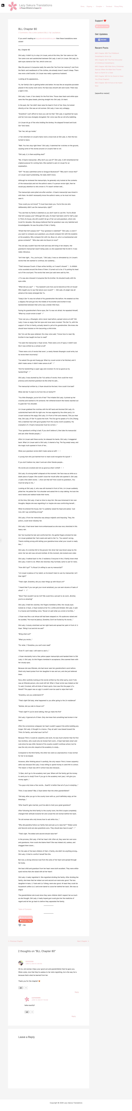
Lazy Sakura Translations (35, 5)
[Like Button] (19, 925)
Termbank (109, 6)
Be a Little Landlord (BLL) (38, 33)
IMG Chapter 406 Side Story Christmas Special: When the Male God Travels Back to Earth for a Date (109, 69)
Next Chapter (83, 941)
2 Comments (23, 33)
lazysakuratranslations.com (46, 38)
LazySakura (36, 998)
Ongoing (89, 6)
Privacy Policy (118, 6)
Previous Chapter (15, 941)
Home (82, 6)
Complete (99, 6)
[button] (93, 6)
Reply (77, 992)
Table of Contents (25, 909)
